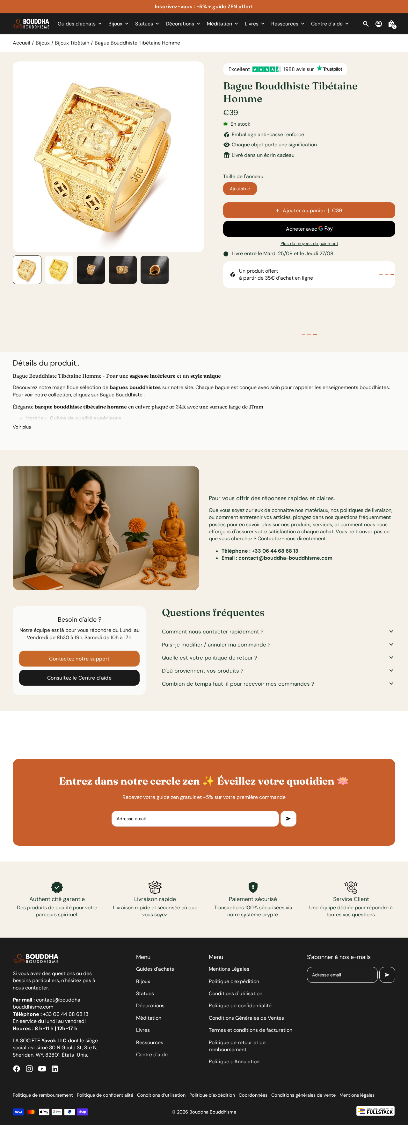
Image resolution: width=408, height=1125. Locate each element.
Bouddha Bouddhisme (212, 1112)
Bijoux (43, 42)
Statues (145, 993)
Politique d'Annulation (234, 1061)
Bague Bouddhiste (122, 394)
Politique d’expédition (212, 1095)
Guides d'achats (155, 969)
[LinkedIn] (55, 1069)
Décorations (150, 1005)
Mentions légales (357, 1095)
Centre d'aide (152, 1054)
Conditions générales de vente (303, 1095)
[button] (27, 269)
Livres (143, 1030)
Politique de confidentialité (240, 1005)
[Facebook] (16, 1069)
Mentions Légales (229, 969)
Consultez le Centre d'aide (79, 677)
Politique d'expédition (234, 981)
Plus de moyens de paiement (309, 243)
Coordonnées (253, 1095)
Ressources (149, 1042)
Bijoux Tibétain (72, 42)
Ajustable (240, 189)
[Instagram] (29, 1069)
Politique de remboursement (43, 1095)
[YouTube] (42, 1069)
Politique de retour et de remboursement (237, 1046)
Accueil (21, 42)
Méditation (148, 1018)
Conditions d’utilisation (161, 1095)
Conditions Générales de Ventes (246, 1018)
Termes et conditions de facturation (250, 1030)
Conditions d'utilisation (235, 993)
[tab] (381, 274)
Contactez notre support (79, 658)
